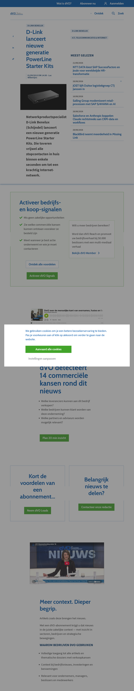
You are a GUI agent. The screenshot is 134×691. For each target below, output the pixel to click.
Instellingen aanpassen (42, 358)
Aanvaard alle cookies (48, 349)
